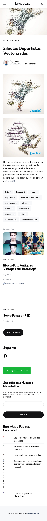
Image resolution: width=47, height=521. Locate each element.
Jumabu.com (24, 3)
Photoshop (9, 259)
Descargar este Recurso (17, 370)
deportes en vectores (30, 198)
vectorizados (29, 220)
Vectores (11, 220)
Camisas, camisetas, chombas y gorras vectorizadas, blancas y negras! (28, 464)
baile (8, 192)
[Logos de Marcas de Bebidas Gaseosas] (5, 437)
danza (33, 192)
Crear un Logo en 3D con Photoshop (25, 495)
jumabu (15, 61)
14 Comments (30, 63)
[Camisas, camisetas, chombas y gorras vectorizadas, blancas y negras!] (5, 474)
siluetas (9, 214)
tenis (23, 214)
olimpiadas (24, 209)
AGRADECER (12, 181)
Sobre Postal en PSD (16, 315)
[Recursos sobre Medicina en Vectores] (5, 445)
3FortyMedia (33, 513)
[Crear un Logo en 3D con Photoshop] (5, 492)
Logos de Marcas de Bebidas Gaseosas (27, 439)
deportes (10, 198)
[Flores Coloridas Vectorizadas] (5, 454)
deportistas (11, 203)
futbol (9, 209)
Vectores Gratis (12, 40)
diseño (26, 203)
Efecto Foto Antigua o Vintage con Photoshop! (19, 267)
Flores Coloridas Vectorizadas (27, 455)
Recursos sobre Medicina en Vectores (26, 448)
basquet (20, 192)
